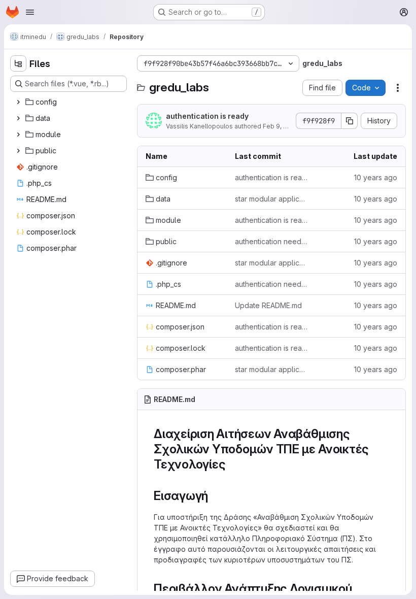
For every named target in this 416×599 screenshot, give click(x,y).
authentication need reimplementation (271, 241)
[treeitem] (69, 102)
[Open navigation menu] (30, 12)
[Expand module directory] (18, 134)
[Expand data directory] (18, 118)
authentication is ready (207, 116)
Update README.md (268, 305)
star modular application (271, 198)
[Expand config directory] (18, 102)
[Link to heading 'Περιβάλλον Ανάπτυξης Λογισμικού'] (358, 588)
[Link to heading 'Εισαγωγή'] (214, 495)
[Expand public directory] (18, 151)
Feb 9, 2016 (280, 126)
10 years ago (375, 177)
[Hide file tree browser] (18, 63)
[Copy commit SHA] (349, 121)
